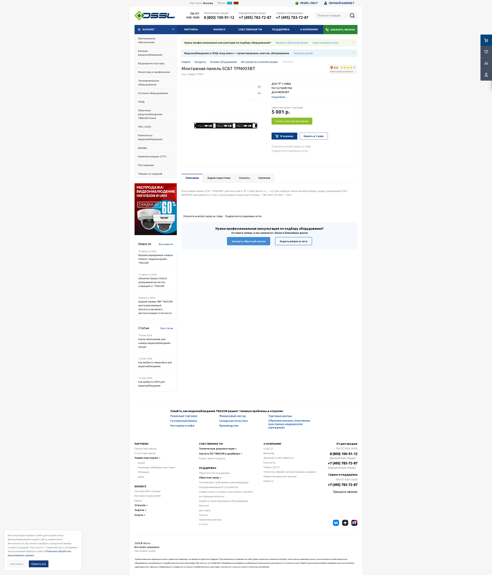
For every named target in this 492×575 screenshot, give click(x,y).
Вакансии (268, 453)
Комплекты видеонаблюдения (150, 137)
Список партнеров (145, 448)
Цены (141, 476)
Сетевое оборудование (153, 93)
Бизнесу (219, 29)
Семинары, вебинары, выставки (156, 467)
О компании (309, 29)
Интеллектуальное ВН (148, 495)
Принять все (38, 564)
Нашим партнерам (146, 457)
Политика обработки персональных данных (289, 471)
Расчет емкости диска (212, 458)
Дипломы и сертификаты (278, 457)
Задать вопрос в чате (325, 42)
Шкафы (142, 147)
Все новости (166, 244)
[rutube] (354, 523)
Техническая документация (217, 448)
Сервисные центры (210, 519)
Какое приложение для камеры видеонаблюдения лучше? (154, 343)
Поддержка (280, 29)
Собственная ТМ (250, 29)
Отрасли (140, 505)
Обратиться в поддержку (214, 473)
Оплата (203, 515)
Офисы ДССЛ (271, 467)
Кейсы (138, 500)
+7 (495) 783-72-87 (255, 17)
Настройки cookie (145, 550)
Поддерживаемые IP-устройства (218, 487)
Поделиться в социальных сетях (290, 151)
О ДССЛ (268, 448)
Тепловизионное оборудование (148, 82)
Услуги (139, 515)
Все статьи (167, 328)
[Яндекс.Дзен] (345, 523)
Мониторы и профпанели (154, 72)
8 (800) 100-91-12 (219, 17)
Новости (268, 481)
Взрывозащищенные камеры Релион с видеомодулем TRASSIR (155, 259)
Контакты (269, 462)
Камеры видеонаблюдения (150, 53)
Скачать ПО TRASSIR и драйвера (219, 453)
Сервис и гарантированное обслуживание (223, 501)
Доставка (205, 510)
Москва (208, 3)
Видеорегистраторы (151, 63)
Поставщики (146, 165)
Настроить (16, 564)
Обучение (143, 472)
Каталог (149, 29)
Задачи (139, 510)
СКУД (141, 101)
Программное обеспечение (146, 40)
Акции (141, 462)
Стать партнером (145, 453)
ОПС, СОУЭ (144, 126)
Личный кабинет (341, 3)
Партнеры (191, 29)
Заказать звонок (342, 29)
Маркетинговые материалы (280, 476)
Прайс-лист (309, 3)
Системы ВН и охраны (147, 491)
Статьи (203, 524)
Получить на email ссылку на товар (291, 146)
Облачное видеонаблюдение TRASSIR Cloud (150, 114)
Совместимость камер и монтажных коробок (226, 491)
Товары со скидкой (150, 173)
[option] (156, 209)
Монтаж (204, 505)
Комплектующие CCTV (152, 156)
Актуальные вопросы (211, 496)
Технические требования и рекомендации (223, 482)
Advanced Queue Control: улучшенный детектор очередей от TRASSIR (152, 282)
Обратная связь (209, 477)
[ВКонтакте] (336, 523)
